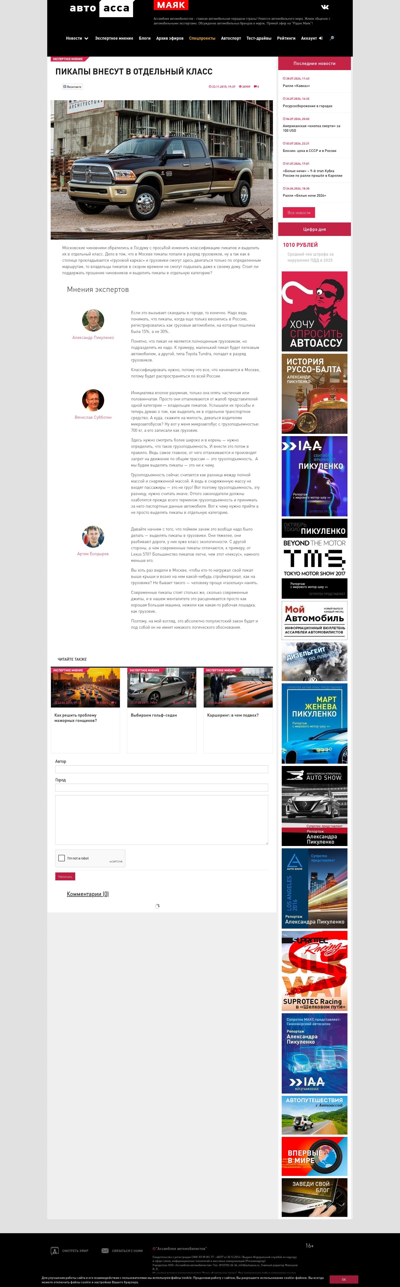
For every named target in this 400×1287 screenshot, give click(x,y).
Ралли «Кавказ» (296, 85)
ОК (344, 1279)
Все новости (299, 212)
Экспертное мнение (114, 38)
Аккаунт (309, 38)
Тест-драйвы (259, 38)
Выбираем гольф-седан (154, 715)
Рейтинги (286, 38)
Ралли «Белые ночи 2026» (304, 195)
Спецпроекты (202, 38)
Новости (74, 38)
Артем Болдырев (93, 553)
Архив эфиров (170, 38)
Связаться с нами (127, 1250)
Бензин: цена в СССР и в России (309, 150)
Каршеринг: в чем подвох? (233, 715)
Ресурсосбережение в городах (307, 105)
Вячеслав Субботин (93, 417)
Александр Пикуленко (93, 337)
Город (60, 779)
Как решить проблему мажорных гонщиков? (75, 717)
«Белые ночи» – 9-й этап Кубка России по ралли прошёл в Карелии (312, 173)
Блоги (145, 38)
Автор (60, 761)
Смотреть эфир (75, 1250)
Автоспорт (231, 38)
